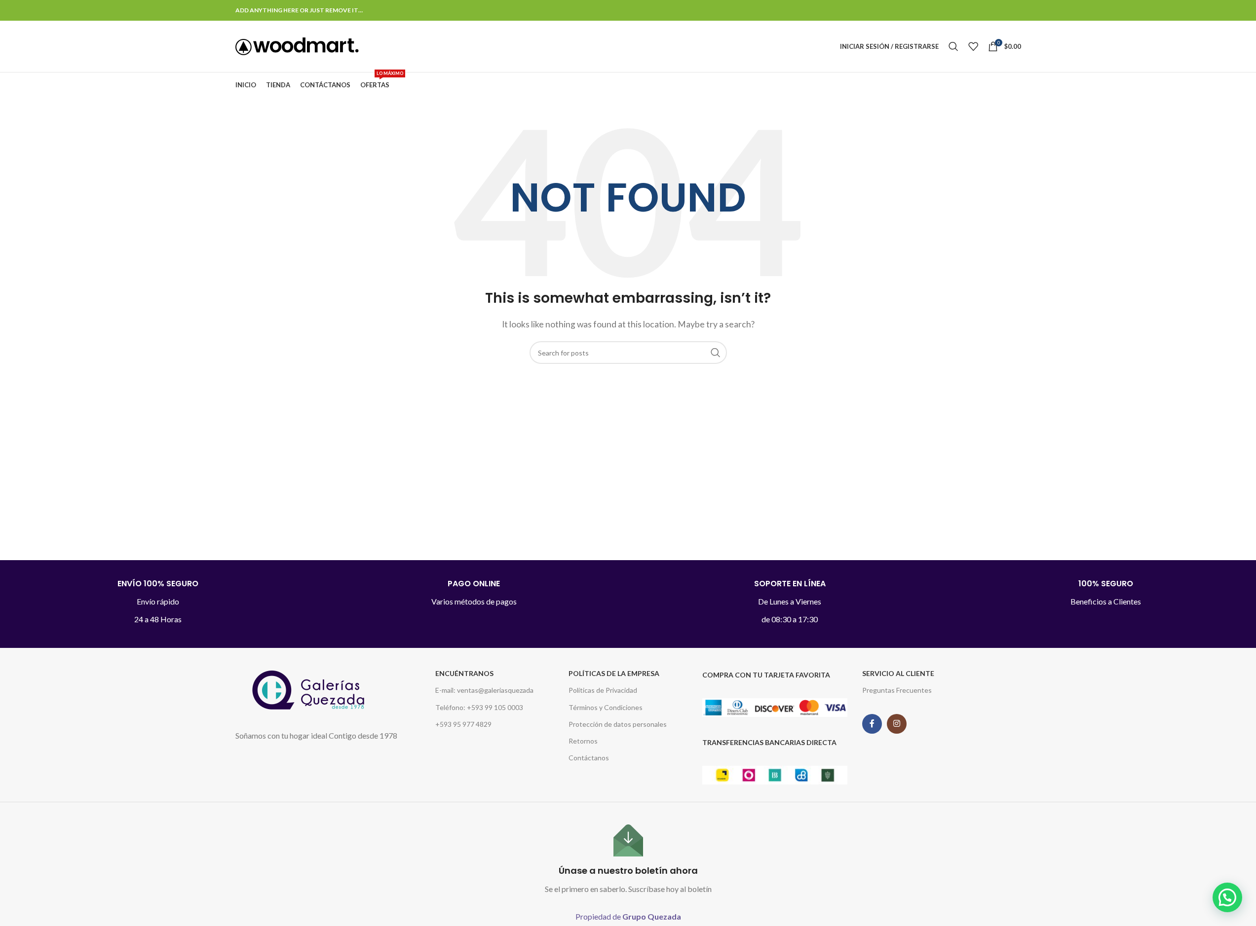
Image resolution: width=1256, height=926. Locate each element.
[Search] (953, 46)
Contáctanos (589, 757)
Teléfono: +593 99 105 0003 (479, 707)
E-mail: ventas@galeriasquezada (484, 690)
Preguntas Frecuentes (897, 690)
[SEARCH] (715, 352)
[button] (1227, 897)
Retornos (583, 741)
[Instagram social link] (897, 724)
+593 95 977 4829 (463, 724)
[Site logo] (297, 45)
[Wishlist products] (973, 46)
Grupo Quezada (651, 916)
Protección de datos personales (618, 724)
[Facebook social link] (872, 724)
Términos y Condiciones (606, 707)
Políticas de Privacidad (603, 690)
